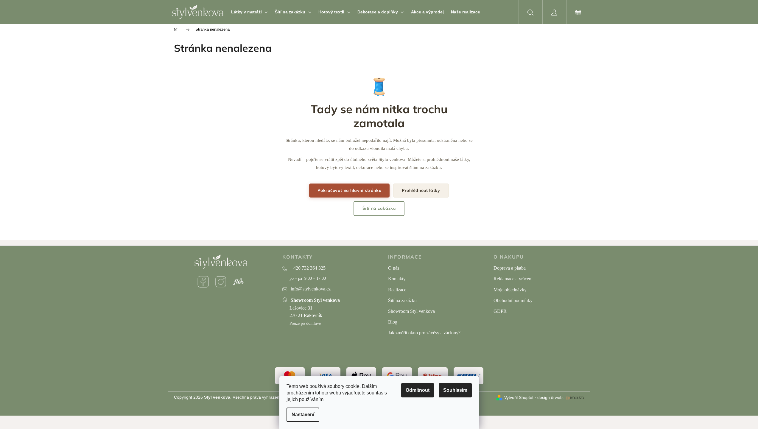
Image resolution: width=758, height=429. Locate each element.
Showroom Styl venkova (411, 311)
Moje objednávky (510, 289)
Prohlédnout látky (421, 190)
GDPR (500, 311)
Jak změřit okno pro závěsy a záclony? (424, 332)
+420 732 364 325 (308, 268)
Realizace (397, 289)
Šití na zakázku (379, 208)
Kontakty (397, 278)
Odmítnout (417, 390)
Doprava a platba (510, 268)
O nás (393, 268)
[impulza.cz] (575, 397)
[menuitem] (249, 12)
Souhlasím (455, 390)
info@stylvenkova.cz (311, 288)
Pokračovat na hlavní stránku (349, 190)
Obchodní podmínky (513, 300)
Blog (392, 321)
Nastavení (303, 414)
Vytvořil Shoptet (518, 397)
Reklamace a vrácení (513, 278)
